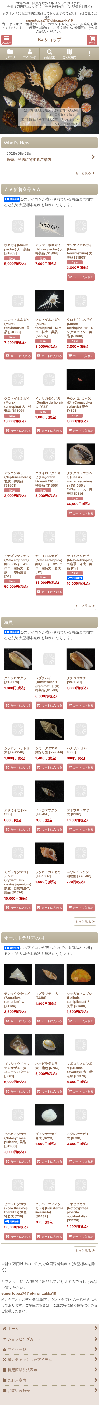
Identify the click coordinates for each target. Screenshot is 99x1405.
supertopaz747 (38, 20)
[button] (6, 40)
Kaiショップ (49, 39)
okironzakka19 (61, 20)
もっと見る (83, 173)
